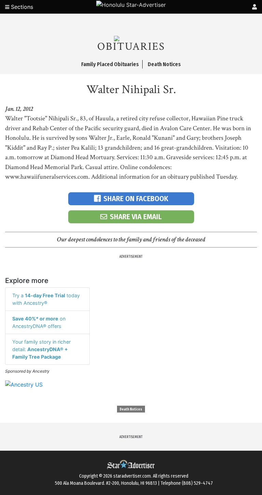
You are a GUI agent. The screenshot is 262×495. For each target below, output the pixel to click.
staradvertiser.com (132, 476)
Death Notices (131, 409)
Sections (21, 6)
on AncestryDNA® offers (39, 322)
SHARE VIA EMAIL (136, 216)
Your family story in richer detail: (41, 349)
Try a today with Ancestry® (46, 299)
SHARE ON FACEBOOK (135, 198)
